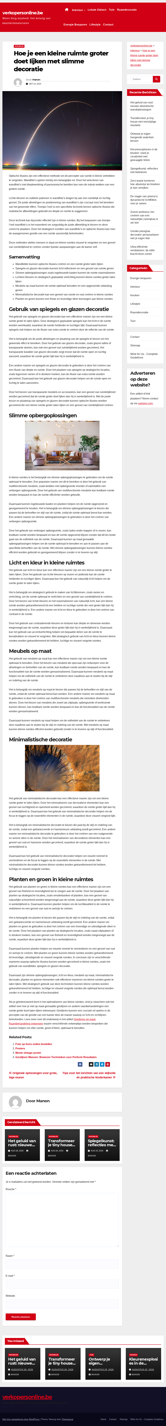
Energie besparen (75, 24)
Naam (10, 1255)
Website (10, 1295)
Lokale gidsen (97, 9)
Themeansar (67, 1419)
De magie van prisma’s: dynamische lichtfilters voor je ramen (144, 200)
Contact (108, 24)
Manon (36, 79)
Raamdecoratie (127, 9)
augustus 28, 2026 (22, 1369)
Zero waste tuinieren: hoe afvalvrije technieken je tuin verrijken (145, 184)
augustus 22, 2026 (143, 1369)
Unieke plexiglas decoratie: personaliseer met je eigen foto (144, 235)
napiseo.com (145, 403)
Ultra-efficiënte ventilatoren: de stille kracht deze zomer (142, 250)
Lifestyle (95, 24)
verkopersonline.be (22, 12)
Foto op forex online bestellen (33, 1044)
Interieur (78, 10)
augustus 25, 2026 (103, 1369)
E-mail (10, 1275)
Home (103, 1419)
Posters (20, 1048)
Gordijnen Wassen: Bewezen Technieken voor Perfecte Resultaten (56, 1057)
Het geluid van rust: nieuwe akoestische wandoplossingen (142, 106)
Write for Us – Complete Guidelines (147, 1419)
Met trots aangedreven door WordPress (21, 1419)
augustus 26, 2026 (62, 1369)
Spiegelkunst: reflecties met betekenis (101, 1145)
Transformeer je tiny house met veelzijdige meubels (143, 122)
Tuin (112, 9)
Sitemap (135, 345)
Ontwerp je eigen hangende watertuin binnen (142, 137)
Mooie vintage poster (28, 1052)
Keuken (134, 295)
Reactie (11, 1189)
